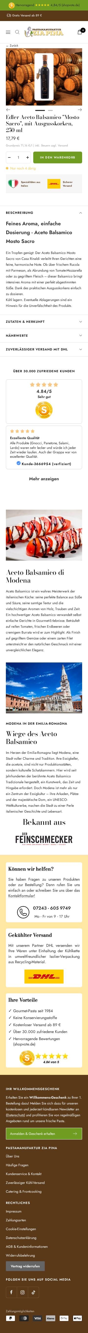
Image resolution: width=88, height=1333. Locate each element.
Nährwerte (17, 335)
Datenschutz (15, 1115)
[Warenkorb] (79, 32)
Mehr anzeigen (44, 479)
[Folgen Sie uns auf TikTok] (33, 1292)
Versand (63, 145)
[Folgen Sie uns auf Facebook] (11, 1292)
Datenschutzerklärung (21, 1237)
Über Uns (12, 1156)
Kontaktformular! (21, 896)
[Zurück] (8, 109)
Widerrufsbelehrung (20, 1255)
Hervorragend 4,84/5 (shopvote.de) (47, 5)
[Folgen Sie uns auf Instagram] (22, 1292)
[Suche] (17, 32)
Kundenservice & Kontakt (23, 1173)
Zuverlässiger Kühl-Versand (25, 1182)
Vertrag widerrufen (25, 1266)
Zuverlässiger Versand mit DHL (37, 349)
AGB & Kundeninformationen (27, 1246)
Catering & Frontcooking (24, 1191)
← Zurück (12, 45)
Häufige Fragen (17, 1165)
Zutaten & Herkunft (25, 321)
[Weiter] (80, 109)
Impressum (14, 1211)
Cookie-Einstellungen (21, 1228)
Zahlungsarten (16, 1220)
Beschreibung (19, 212)
